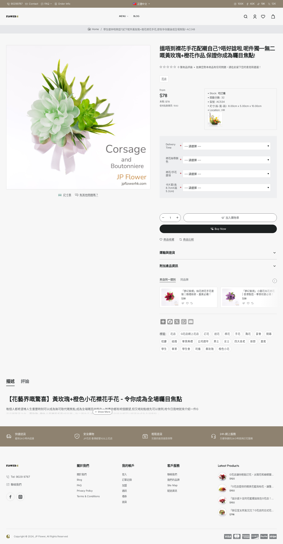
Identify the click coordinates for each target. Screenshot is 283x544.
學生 (164, 348)
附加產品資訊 (169, 266)
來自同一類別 (168, 279)
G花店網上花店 (190, 333)
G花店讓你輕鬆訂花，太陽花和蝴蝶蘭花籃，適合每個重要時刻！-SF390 (252, 474)
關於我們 (83, 466)
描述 (10, 381)
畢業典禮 (187, 341)
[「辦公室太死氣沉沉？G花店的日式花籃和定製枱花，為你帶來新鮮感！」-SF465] (222, 512)
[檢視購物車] (273, 16)
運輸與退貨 (167, 252)
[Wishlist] (263, 16)
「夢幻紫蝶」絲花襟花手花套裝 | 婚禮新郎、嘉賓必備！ (197, 292)
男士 (216, 341)
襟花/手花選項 (171, 173)
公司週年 (203, 341)
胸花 (248, 333)
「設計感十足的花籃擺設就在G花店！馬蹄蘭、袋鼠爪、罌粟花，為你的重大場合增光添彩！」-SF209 (252, 498)
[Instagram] (20, 497)
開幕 (269, 333)
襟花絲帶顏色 (172, 160)
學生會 (186, 348)
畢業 (174, 348)
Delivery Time (170, 146)
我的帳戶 (128, 466)
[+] (177, 218)
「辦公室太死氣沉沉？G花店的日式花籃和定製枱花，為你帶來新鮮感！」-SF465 (252, 510)
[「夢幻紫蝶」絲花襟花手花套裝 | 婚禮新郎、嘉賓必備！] (170, 297)
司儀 (198, 348)
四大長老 (239, 341)
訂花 (206, 333)
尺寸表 (67, 194)
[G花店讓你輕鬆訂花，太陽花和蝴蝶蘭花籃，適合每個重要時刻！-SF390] (222, 476)
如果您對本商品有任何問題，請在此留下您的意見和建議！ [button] (228, 67)
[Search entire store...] (246, 16)
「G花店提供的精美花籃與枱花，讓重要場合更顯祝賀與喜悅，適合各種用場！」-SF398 (252, 486)
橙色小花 (224, 348)
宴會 (258, 333)
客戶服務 (173, 466)
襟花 (227, 333)
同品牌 (184, 279)
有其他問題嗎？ (89, 194)
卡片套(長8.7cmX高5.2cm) (171, 188)
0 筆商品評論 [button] (185, 67)
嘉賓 (263, 341)
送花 (217, 333)
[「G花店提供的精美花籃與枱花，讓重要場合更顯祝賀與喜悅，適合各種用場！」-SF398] (222, 488)
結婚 (174, 341)
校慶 (164, 341)
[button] (230, 217)
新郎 (253, 341)
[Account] (255, 16)
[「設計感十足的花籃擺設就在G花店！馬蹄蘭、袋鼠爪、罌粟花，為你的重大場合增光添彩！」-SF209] (222, 500)
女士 (226, 341)
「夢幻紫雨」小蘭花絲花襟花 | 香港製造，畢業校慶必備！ (258, 292)
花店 (164, 78)
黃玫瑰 (210, 348)
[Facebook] (10, 497)
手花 (237, 333)
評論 (25, 381)
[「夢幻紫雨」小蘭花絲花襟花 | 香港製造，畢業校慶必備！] (230, 297)
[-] (163, 218)
